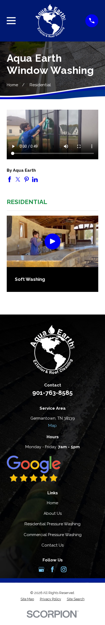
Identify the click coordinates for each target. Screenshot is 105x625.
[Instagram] (63, 569)
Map (52, 425)
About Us (53, 513)
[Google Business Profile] (41, 569)
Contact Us (52, 545)
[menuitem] (27, 599)
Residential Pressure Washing (52, 524)
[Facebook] (52, 569)
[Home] (50, 20)
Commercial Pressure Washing (53, 534)
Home (52, 502)
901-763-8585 (52, 392)
